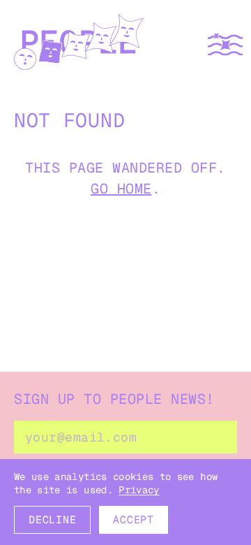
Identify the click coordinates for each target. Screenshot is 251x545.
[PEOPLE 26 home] (79, 44)
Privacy (139, 490)
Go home (121, 189)
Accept (133, 519)
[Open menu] (225, 44)
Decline (52, 519)
